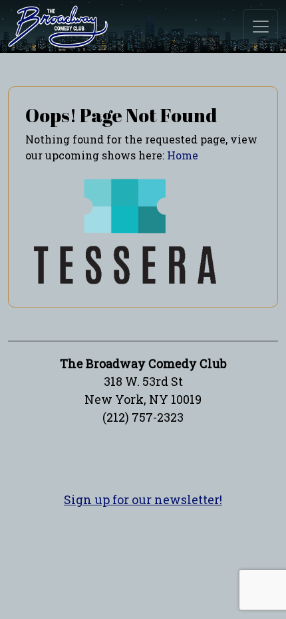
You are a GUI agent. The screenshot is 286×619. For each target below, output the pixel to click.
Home (182, 155)
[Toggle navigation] (260, 26)
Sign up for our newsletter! (143, 499)
